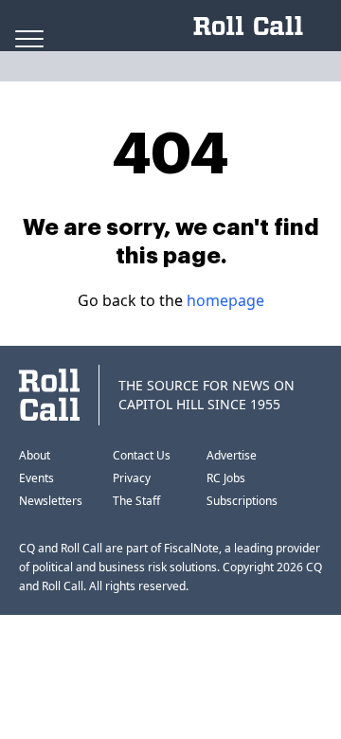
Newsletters (50, 501)
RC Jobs (225, 478)
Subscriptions (242, 501)
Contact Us (141, 455)
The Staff (136, 501)
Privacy (132, 478)
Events (36, 478)
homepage (225, 300)
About (34, 455)
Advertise (231, 455)
